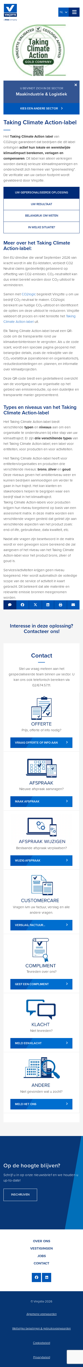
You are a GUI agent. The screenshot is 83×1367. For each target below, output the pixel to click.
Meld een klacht (28, 1043)
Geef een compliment (32, 984)
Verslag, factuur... (30, 925)
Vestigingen (41, 1248)
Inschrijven (20, 1194)
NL (62, 12)
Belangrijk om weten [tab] (41, 215)
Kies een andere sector (39, 108)
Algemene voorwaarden (42, 1314)
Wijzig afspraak (27, 860)
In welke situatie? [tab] (41, 227)
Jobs (41, 1256)
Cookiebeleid (41, 1343)
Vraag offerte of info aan (36, 743)
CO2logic (29, 294)
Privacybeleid (41, 1357)
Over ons (41, 1241)
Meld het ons (25, 1104)
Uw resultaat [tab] (41, 204)
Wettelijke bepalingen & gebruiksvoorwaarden (41, 1328)
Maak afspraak (27, 801)
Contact (41, 1263)
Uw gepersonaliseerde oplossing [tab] (41, 192)
